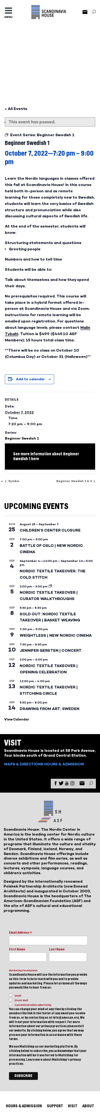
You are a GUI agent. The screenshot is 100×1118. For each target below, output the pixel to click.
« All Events (16, 108)
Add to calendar (30, 379)
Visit (72, 1106)
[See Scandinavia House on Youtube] (66, 784)
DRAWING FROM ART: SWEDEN (49, 708)
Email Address (20, 933)
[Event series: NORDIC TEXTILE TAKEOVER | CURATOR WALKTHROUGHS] (50, 586)
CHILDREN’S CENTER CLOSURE (50, 530)
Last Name (57, 949)
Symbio (13, 481)
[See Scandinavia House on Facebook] (55, 784)
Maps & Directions (23, 764)
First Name (17, 949)
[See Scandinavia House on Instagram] (72, 784)
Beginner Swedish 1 (22, 438)
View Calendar (16, 719)
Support (55, 1106)
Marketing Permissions (23, 970)
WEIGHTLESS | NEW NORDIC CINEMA (56, 635)
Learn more (34, 1059)
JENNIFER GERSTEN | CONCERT (51, 650)
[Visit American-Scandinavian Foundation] (50, 820)
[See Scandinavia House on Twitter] (61, 784)
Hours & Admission (64, 764)
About (88, 1106)
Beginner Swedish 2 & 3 (74, 481)
